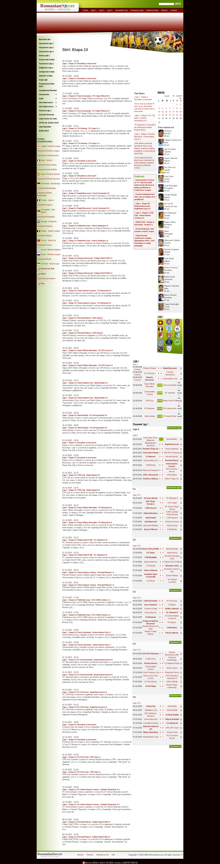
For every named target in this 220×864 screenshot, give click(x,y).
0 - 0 (160, 373)
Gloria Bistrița (172, 710)
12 (166, 112)
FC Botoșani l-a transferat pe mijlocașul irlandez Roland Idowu (144, 127)
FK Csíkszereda (169, 408)
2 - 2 (161, 562)
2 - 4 (161, 444)
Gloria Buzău (171, 439)
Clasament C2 (175, 590)
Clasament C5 (175, 746)
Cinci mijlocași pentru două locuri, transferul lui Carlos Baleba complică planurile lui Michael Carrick (144, 163)
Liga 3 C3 (137, 598)
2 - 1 (160, 379)
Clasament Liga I (174, 428)
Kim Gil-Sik (168, 204)
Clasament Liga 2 (46, 47)
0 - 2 (160, 368)
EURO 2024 (44, 131)
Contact (173, 10)
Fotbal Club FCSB (170, 401)
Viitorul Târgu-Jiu (172, 479)
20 (170, 115)
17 (159, 115)
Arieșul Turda (172, 732)
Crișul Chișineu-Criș (150, 672)
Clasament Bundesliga (46, 188)
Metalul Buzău (172, 549)
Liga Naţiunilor (45, 127)
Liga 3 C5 (137, 703)
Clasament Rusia (44, 259)
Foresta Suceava (172, 522)
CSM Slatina (172, 475)
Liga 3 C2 (137, 546)
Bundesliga (55, 184)
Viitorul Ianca (172, 553)
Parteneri (80, 855)
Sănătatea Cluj (151, 710)
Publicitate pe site (102, 855)
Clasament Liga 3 (46, 52)
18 (163, 115)
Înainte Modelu (172, 576)
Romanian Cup (121, 10)
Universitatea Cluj (170, 379)
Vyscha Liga (54, 264)
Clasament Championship (47, 155)
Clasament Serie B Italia (47, 169)
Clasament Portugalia (46, 217)
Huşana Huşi (172, 525)
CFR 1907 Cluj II (172, 728)
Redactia (90, 855)
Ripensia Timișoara (150, 470)
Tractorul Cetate (150, 609)
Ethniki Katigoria (54, 250)
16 (180, 112)
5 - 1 (161, 457)
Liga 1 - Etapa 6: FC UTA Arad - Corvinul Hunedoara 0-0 (144, 118)
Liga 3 (109, 10)
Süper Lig (52, 240)
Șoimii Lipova (171, 668)
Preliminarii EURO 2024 (46, 85)
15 (177, 112)
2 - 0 (161, 453)
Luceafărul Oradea (150, 723)
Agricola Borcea (150, 562)
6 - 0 (161, 601)
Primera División (53, 174)
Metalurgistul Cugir (150, 737)
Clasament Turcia (44, 245)
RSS (113, 855)
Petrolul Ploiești (149, 368)
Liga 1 (93, 10)
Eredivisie (52, 222)
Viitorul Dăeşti (172, 682)
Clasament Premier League (48, 151)
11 (163, 112)
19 (166, 115)
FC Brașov (172, 622)
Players (164, 10)
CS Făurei (151, 581)
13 (170, 112)
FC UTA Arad (149, 373)
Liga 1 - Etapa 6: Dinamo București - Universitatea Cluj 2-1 (144, 136)
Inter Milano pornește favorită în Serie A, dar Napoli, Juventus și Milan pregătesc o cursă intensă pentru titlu (144, 148)
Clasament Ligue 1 (45, 205)
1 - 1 (161, 525)
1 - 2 (161, 460)
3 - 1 (161, 498)
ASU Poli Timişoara (172, 453)
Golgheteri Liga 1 (46, 68)
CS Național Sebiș (171, 663)
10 (159, 112)
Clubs (85, 10)
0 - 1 (161, 628)
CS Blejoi (172, 605)
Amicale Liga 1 (45, 111)
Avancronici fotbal (46, 60)
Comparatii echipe (46, 72)
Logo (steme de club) (48, 119)
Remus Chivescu (171, 268)
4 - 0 (161, 622)
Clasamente (44, 94)
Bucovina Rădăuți (150, 525)
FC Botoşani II (172, 498)
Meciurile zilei (44, 39)
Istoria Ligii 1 (44, 56)
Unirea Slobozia (171, 449)
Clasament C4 (175, 696)
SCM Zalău (172, 706)
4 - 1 (161, 508)
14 (173, 112)
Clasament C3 (175, 642)
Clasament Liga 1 (46, 43)
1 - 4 (161, 612)
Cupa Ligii (43, 80)
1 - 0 (161, 449)
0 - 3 (161, 609)
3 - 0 (161, 503)
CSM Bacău (172, 529)
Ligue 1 (51, 200)
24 (159, 118)
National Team (152, 10)
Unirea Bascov (151, 612)
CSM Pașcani (172, 518)
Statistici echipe (46, 76)
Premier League (53, 146)
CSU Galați (172, 503)
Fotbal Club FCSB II (172, 562)
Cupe (41, 98)
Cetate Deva (151, 659)
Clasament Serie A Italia (46, 165)
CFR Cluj (149, 401)
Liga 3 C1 (137, 495)
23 (180, 115)
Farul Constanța (169, 385)
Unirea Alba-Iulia (151, 719)
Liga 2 (101, 10)
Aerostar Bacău (172, 457)
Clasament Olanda (44, 226)
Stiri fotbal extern (46, 107)
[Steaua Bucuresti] (160, 325)
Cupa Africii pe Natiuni (46, 278)
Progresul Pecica (172, 672)
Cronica (137, 369)
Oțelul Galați (150, 416)
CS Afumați (150, 566)
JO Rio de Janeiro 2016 (49, 123)
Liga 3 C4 (137, 650)
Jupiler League (54, 231)
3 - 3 (161, 677)
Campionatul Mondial (48, 90)
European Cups (137, 10)
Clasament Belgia (44, 236)
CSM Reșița (150, 465)
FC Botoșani (150, 408)
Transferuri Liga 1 (46, 64)
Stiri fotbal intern (46, 103)
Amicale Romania (46, 115)
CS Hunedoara (151, 682)
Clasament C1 (175, 538)
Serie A (49, 160)
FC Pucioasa (172, 601)
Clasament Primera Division (48, 179)
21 (173, 115)
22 (177, 115)
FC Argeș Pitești (169, 416)
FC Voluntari (170, 393)
